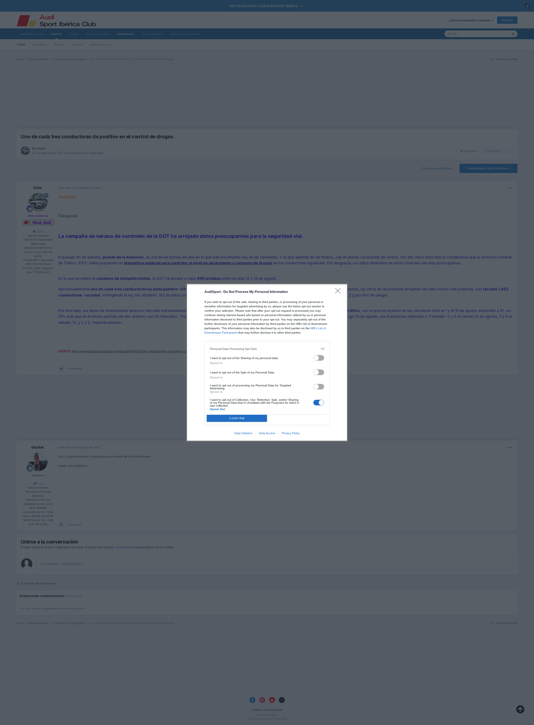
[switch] (318, 358)
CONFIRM (237, 418)
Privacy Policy (291, 433)
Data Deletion (243, 433)
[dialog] (267, 362)
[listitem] (267, 349)
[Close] (339, 292)
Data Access (267, 433)
